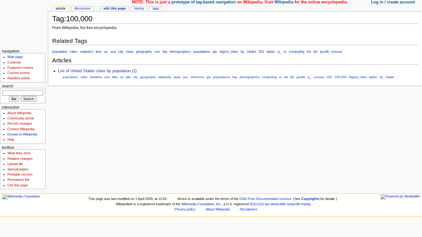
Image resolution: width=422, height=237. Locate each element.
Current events (18, 73)
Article (60, 8)
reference (197, 77)
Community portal (20, 118)
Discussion (82, 8)
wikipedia (164, 77)
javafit (324, 51)
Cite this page (17, 185)
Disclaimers (248, 209)
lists (99, 51)
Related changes (20, 158)
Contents (14, 62)
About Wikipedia (19, 113)
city (121, 51)
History (139, 8)
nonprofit (293, 204)
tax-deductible (275, 204)
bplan (271, 51)
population (59, 51)
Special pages (17, 169)
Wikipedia (283, 2)
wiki (128, 77)
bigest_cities (229, 51)
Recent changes (19, 123)
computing (296, 51)
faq (164, 51)
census (336, 51)
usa (113, 51)
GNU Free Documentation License (265, 199)
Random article (18, 78)
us (106, 51)
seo (157, 51)
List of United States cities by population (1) (97, 71)
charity (305, 204)
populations (201, 51)
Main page (15, 57)
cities (74, 51)
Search (7, 86)
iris (309, 51)
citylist (251, 51)
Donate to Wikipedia (22, 134)
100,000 (341, 77)
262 (261, 51)
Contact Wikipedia (20, 129)
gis (215, 51)
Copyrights (310, 199)
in (285, 51)
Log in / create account (393, 2)
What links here (19, 153)
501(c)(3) (257, 204)
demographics (180, 51)
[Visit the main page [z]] (24, 24)
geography (144, 51)
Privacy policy (185, 209)
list (316, 51)
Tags (156, 8)
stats (129, 51)
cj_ (279, 51)
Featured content (20, 67)
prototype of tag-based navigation (203, 2)
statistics (86, 51)
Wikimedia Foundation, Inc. (201, 204)
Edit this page (114, 8)
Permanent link (18, 179)
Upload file (15, 164)
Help (10, 139)
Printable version (19, 174)
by (242, 51)
